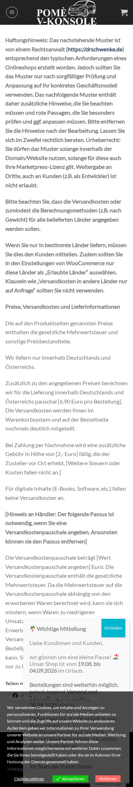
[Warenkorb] (124, 12)
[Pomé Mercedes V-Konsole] (66, 12)
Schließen (113, 628)
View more (17, 768)
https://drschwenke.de (95, 49)
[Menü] (12, 12)
